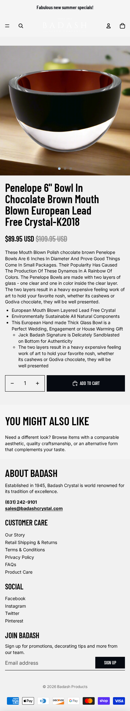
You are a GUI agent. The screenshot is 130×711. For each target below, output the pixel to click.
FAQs (10, 564)
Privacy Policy (19, 557)
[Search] (21, 26)
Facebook (15, 598)
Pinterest (14, 620)
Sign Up (110, 662)
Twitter (12, 613)
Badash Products (72, 686)
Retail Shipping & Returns (31, 542)
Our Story (15, 534)
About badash (31, 473)
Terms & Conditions (25, 549)
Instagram (15, 606)
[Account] (108, 26)
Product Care (18, 572)
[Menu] (7, 26)
